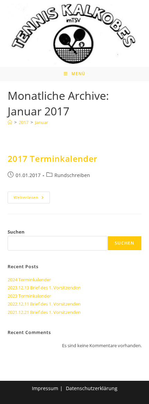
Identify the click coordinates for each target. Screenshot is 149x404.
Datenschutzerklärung (91, 388)
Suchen (16, 232)
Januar (41, 122)
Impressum (45, 388)
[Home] (10, 122)
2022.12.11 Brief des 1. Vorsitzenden (44, 304)
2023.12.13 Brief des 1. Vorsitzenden (44, 287)
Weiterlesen (32, 198)
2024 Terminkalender (29, 279)
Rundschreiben (72, 175)
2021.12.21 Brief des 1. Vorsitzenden (44, 312)
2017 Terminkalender (52, 158)
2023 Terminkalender (29, 296)
